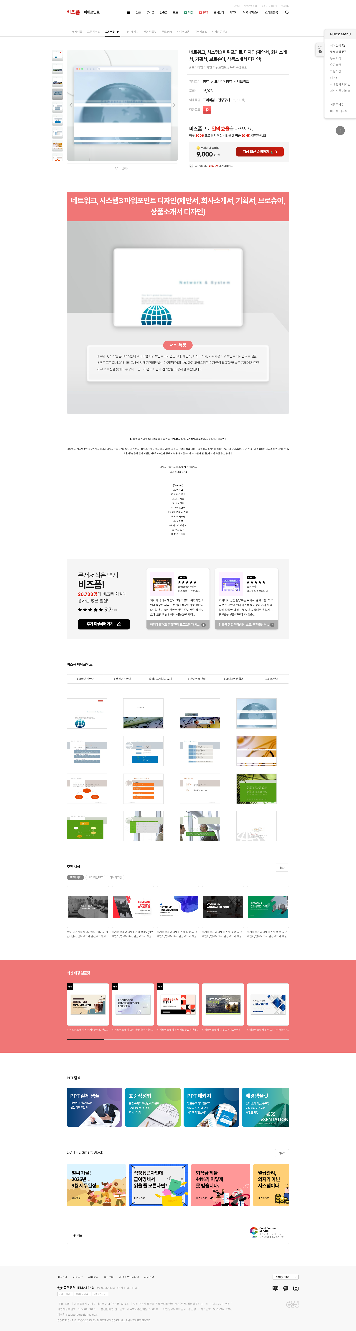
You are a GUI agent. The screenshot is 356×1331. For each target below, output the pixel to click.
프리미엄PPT (223, 81)
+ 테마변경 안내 (85, 679)
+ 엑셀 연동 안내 (196, 679)
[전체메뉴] (128, 12)
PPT (206, 81)
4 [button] (196, 1038)
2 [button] (122, 1038)
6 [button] (270, 1038)
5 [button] (233, 1038)
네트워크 (243, 81)
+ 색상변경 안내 (122, 679)
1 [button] (85, 1038)
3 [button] (159, 1038)
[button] (57, 55)
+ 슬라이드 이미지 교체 (159, 679)
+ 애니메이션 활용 (233, 679)
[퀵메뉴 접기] (320, 49)
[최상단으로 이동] (340, 130)
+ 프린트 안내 (270, 679)
